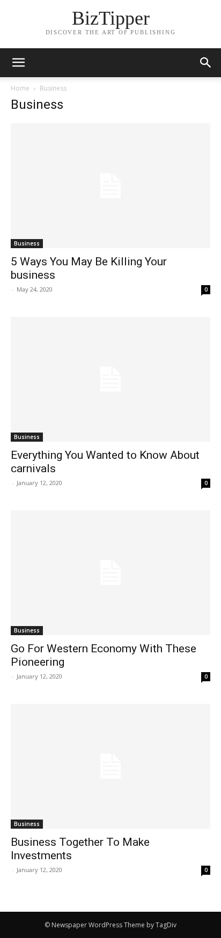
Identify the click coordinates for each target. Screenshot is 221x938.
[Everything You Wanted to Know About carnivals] (110, 379)
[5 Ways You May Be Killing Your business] (110, 185)
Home (20, 88)
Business (27, 243)
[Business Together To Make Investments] (110, 766)
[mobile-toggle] (18, 62)
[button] (206, 62)
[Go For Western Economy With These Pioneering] (110, 572)
